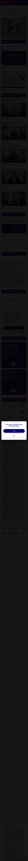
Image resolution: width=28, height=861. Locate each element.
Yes (14, 431)
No (14, 435)
